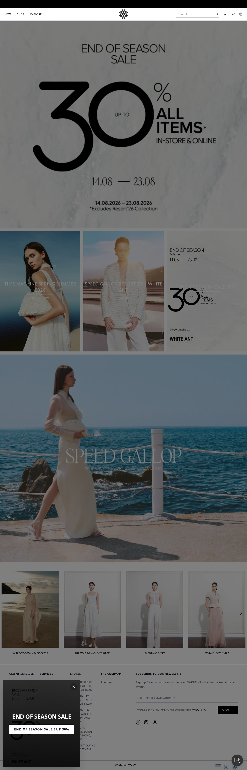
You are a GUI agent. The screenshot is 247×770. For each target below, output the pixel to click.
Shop (20, 14)
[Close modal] (73, 686)
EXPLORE (36, 14)
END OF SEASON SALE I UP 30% (41, 729)
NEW (8, 14)
